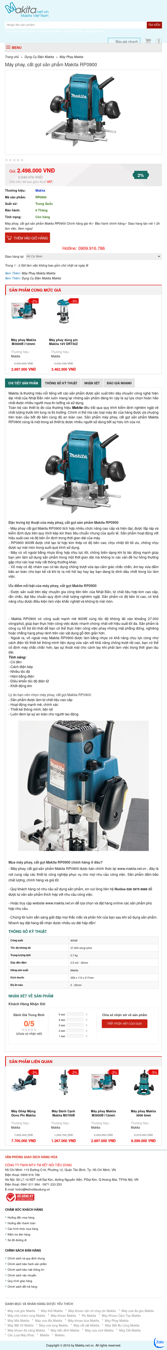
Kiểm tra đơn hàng (19, 1234)
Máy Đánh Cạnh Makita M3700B (63, 1113)
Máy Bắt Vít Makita (20, 1325)
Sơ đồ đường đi (17, 1240)
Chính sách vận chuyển (22, 1275)
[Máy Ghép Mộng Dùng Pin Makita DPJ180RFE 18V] (24, 1082)
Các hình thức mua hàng (23, 1229)
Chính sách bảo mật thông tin (26, 1270)
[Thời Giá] (26, 9)
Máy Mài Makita (18, 1320)
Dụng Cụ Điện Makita (39, 57)
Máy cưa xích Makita (99, 1330)
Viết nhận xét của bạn (124, 1023)
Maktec (60, 1335)
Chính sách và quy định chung (26, 1258)
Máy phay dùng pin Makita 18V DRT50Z (63, 342)
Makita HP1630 (94, 31)
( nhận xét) (29, 1033)
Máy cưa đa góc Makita (138, 1311)
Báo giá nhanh (127, 41)
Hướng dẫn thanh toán (21, 1223)
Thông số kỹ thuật (61, 383)
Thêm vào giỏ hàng (31, 238)
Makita (40, 190)
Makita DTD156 (73, 31)
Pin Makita (89, 1315)
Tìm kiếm (154, 25)
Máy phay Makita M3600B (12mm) (23, 342)
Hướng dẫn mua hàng (21, 1217)
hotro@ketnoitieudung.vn (32, 1189)
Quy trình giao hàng (20, 1281)
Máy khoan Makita (63, 1315)
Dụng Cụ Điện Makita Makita (41, 278)
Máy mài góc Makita (21, 1311)
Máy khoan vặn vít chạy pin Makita (92, 1311)
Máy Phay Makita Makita (38, 273)
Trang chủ (12, 57)
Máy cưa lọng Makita (53, 1325)
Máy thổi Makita (52, 1311)
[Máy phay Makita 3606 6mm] (143, 1082)
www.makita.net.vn (131, 868)
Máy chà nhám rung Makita (26, 1315)
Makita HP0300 (29, 31)
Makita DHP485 (51, 31)
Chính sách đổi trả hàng (22, 1287)
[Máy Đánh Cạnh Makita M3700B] (64, 1082)
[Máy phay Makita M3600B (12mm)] (24, 310)
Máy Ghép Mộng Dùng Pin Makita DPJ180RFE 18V (23, 1115)
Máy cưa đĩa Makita (48, 1320)
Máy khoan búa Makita (83, 1320)
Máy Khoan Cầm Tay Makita (121, 1315)
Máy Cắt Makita (130, 1330)
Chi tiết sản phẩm (23, 383)
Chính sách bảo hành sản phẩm (27, 1264)
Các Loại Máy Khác (21, 1335)
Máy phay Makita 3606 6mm (143, 1113)
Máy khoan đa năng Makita (26, 1330)
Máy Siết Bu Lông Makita (122, 1325)
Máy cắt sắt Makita (86, 1325)
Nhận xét (92, 383)
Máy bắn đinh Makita (65, 1330)
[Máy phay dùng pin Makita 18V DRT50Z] (64, 310)
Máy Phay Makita (71, 57)
